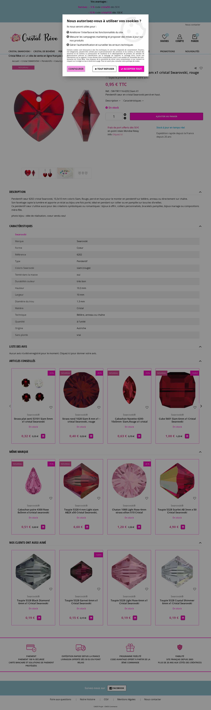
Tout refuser (105, 68)
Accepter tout (132, 68)
